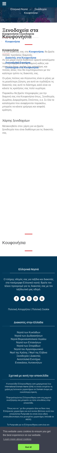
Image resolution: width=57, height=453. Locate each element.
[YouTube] (42, 298)
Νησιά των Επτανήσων (28, 342)
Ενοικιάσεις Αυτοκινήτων (28, 362)
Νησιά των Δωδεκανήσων (29, 335)
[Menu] (4, 3)
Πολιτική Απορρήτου (19, 309)
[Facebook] (16, 298)
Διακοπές (35, 355)
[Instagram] (29, 298)
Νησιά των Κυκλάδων (28, 332)
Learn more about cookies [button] (17, 439)
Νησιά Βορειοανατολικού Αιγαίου (28, 339)
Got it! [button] (28, 447)
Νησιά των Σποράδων (28, 345)
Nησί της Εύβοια (38, 352)
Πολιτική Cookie (40, 309)
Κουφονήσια (12, 41)
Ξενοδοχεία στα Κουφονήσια (22, 67)
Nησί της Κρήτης (19, 352)
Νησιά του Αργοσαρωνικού (28, 349)
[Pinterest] (35, 298)
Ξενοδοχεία (22, 355)
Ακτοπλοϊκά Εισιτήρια (17, 62)
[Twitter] (22, 298)
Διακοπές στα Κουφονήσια (20, 57)
